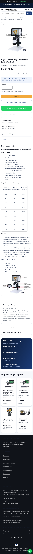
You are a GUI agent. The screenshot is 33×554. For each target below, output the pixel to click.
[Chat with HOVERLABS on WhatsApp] (30, 551)
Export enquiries (7, 470)
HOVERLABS (9, 548)
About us (5, 477)
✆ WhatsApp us (22, 1)
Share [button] (4, 139)
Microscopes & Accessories (12, 17)
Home (2, 17)
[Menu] (2, 9)
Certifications (6, 473)
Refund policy (27, 548)
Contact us (6, 481)
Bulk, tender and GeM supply (12, 332)
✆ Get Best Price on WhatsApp (16, 108)
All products (6, 456)
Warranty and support (10, 305)
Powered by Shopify (18, 548)
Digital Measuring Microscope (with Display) (23, 392)
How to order (6, 459)
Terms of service (17, 550)
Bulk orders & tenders (9, 463)
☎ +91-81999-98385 (12, 1)
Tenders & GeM (7, 466)
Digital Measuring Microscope (23, 419)
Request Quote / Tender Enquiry (16, 102)
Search (29, 13)
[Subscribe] (28, 532)
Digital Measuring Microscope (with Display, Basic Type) (8, 392)
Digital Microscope (8, 419)
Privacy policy (7, 550)
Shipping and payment (10, 327)
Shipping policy (26, 550)
